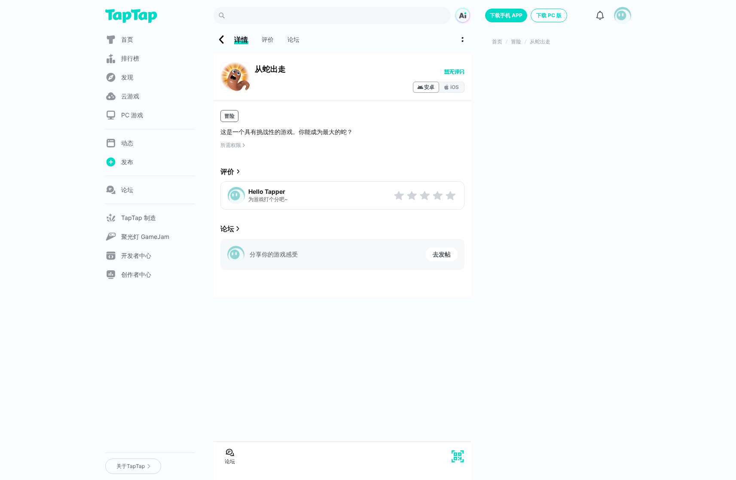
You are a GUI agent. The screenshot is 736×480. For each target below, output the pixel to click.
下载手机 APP (506, 15)
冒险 (229, 116)
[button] (622, 15)
